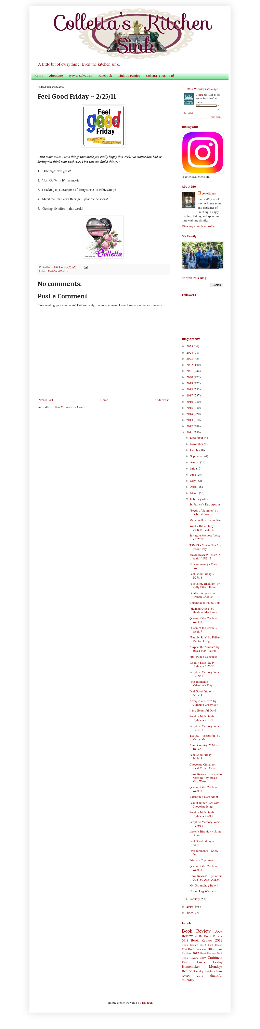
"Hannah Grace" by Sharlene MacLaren (203, 610)
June (193, 474)
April (193, 487)
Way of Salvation (80, 76)
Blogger (147, 1002)
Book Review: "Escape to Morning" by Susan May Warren (206, 777)
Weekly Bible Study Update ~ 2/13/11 (202, 718)
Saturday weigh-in (204, 971)
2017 (190, 395)
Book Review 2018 (211, 953)
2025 (190, 346)
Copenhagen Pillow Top (205, 602)
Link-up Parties (129, 76)
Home (38, 76)
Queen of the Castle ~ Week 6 (203, 789)
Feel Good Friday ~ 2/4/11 (202, 843)
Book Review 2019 (194, 958)
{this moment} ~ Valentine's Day (201, 683)
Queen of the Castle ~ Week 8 (203, 620)
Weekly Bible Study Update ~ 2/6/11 (202, 814)
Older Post (162, 400)
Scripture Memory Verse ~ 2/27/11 (205, 537)
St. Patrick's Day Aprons (205, 504)
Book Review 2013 (194, 945)
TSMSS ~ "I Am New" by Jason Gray (206, 547)
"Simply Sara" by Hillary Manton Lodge (205, 639)
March (194, 493)
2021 (190, 371)
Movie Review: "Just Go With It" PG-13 (205, 556)
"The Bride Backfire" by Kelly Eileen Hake (205, 585)
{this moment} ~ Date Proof (203, 566)
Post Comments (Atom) (69, 407)
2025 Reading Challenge (202, 88)
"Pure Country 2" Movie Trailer (205, 747)
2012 (190, 426)
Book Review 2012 (206, 940)
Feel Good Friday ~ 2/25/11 (202, 575)
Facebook (105, 76)
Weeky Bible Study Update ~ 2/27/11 (202, 527)
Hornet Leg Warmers (203, 891)
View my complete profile (198, 226)
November (197, 444)
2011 (190, 432)
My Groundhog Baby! (204, 885)
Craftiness (215, 957)
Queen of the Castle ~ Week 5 (203, 868)
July (193, 468)
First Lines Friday (202, 961)
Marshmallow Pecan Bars (205, 520)
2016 (190, 402)
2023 (190, 358)
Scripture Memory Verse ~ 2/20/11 (205, 674)
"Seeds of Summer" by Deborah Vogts (204, 512)
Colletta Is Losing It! (160, 76)
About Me (56, 76)
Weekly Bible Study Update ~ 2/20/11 (202, 664)
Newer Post (46, 400)
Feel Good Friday (58, 271)
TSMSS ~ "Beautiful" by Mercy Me (205, 737)
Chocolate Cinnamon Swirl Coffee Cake (203, 766)
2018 (190, 389)
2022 (190, 365)
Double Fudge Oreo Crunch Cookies (202, 595)
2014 (190, 414)
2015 (190, 408)
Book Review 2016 (201, 949)
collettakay (57, 267)
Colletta (199, 94)
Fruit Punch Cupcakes (203, 656)
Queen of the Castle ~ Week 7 (203, 629)
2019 (190, 383)
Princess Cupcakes (201, 860)
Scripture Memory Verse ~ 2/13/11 (205, 728)
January (195, 899)
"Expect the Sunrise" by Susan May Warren (205, 648)
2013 (190, 420)
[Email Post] (85, 267)
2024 (190, 352)
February (196, 499)
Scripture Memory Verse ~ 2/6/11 (205, 823)
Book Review (196, 931)
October (195, 450)
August (195, 462)
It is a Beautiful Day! (203, 710)
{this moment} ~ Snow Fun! (204, 852)
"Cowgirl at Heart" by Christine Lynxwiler (204, 702)
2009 (190, 912)
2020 (190, 377)
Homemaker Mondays (202, 966)
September (197, 456)
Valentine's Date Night (204, 797)
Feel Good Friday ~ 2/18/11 (202, 693)
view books (216, 116)
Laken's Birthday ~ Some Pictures (205, 833)
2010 (190, 906)
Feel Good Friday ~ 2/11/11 (202, 756)
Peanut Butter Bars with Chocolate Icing (204, 804)
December (197, 437)
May (193, 480)
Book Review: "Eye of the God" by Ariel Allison (206, 877)
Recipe (187, 970)
